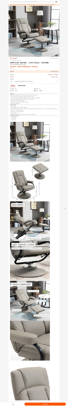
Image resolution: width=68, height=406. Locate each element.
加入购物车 (45, 404)
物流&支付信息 (21, 85)
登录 (56, 2)
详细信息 (13, 85)
